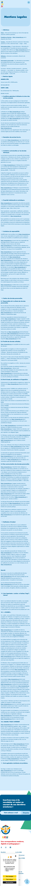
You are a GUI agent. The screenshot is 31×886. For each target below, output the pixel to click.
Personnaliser (9, 882)
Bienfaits (3, 852)
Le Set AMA (19, 852)
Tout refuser (9, 879)
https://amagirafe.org (18, 37)
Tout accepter (9, 876)
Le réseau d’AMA (20, 858)
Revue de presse (20, 855)
